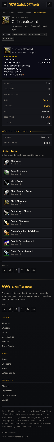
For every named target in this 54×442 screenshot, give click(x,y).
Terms (4, 432)
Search (5, 400)
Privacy (12, 432)
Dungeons (6, 364)
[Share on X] (4, 270)
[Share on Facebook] (16, 270)
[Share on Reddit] (10, 270)
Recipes (5, 341)
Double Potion (39, 411)
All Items (6, 323)
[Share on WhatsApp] (21, 270)
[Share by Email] (33, 270)
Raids (4, 368)
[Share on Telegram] (27, 270)
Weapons (6, 328)
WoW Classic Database (11, 437)
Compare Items (9, 395)
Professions (7, 390)
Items (11, 13)
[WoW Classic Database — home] (24, 4)
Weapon (19, 13)
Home (4, 13)
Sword (28, 13)
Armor (4, 332)
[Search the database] (49, 4)
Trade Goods (8, 346)
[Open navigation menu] (4, 4)
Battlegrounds (8, 373)
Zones (4, 359)
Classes (5, 386)
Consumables (8, 337)
